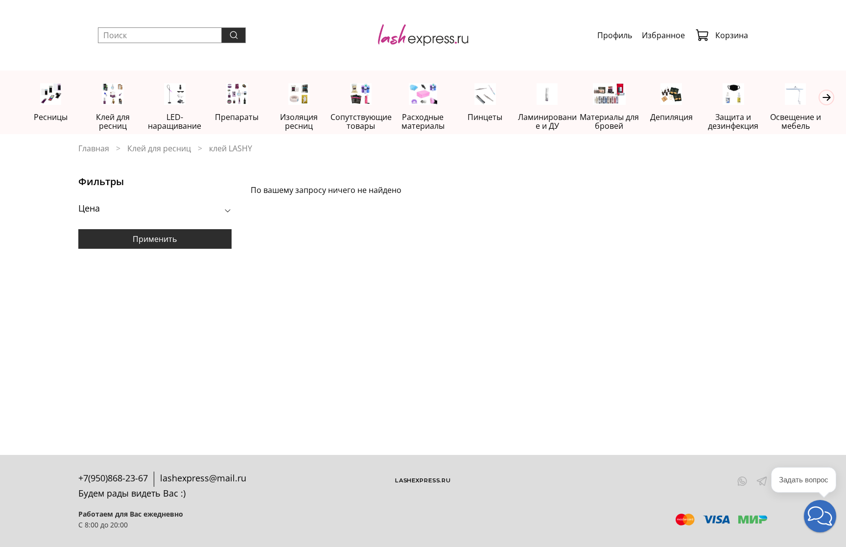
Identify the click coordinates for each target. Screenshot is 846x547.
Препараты (236, 117)
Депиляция (671, 117)
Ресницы (51, 117)
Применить (155, 239)
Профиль (614, 35)
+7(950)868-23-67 (113, 478)
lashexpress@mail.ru (203, 478)
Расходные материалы (423, 121)
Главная (93, 148)
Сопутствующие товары (361, 121)
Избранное (663, 35)
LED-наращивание (174, 121)
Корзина (731, 35)
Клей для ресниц (113, 121)
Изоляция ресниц (299, 121)
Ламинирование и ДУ (547, 121)
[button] (820, 516)
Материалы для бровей (609, 121)
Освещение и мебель (795, 121)
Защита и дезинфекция (733, 121)
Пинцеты (485, 117)
